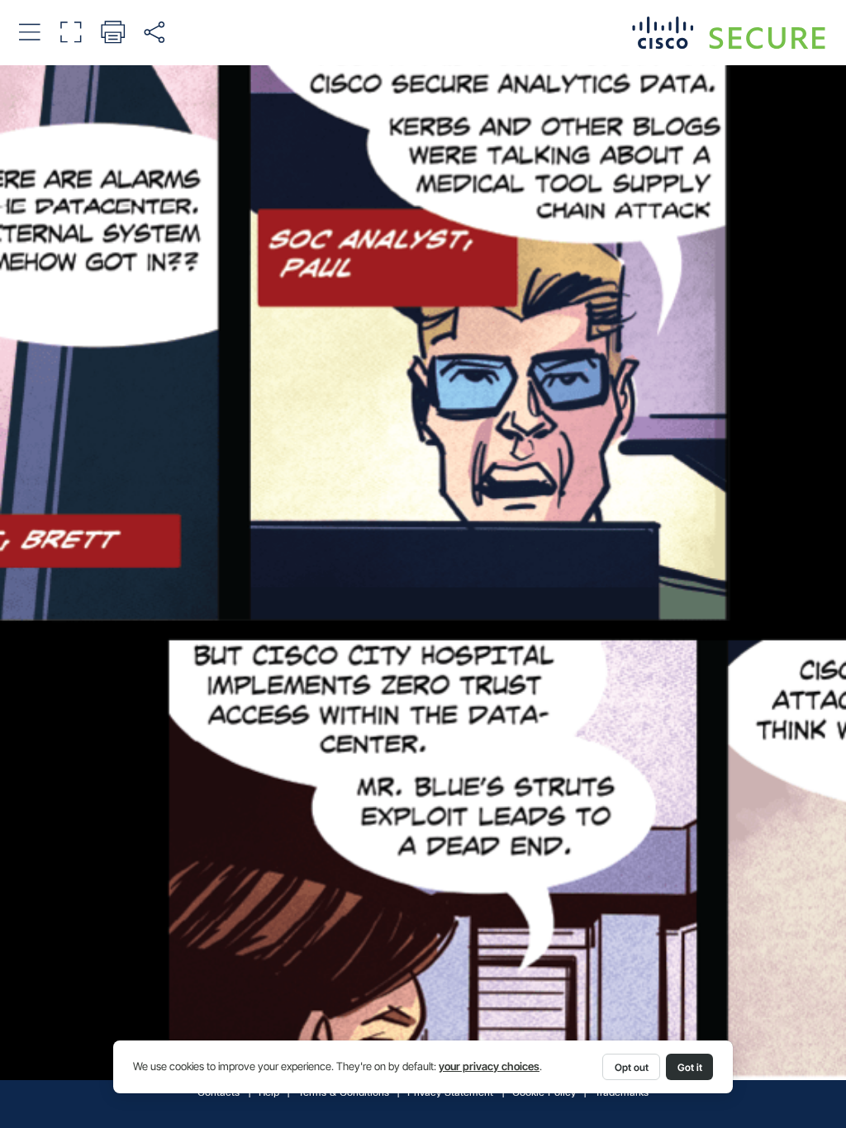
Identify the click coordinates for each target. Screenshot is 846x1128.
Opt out (632, 1067)
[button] (29, 31)
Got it (689, 1067)
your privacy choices (489, 1066)
